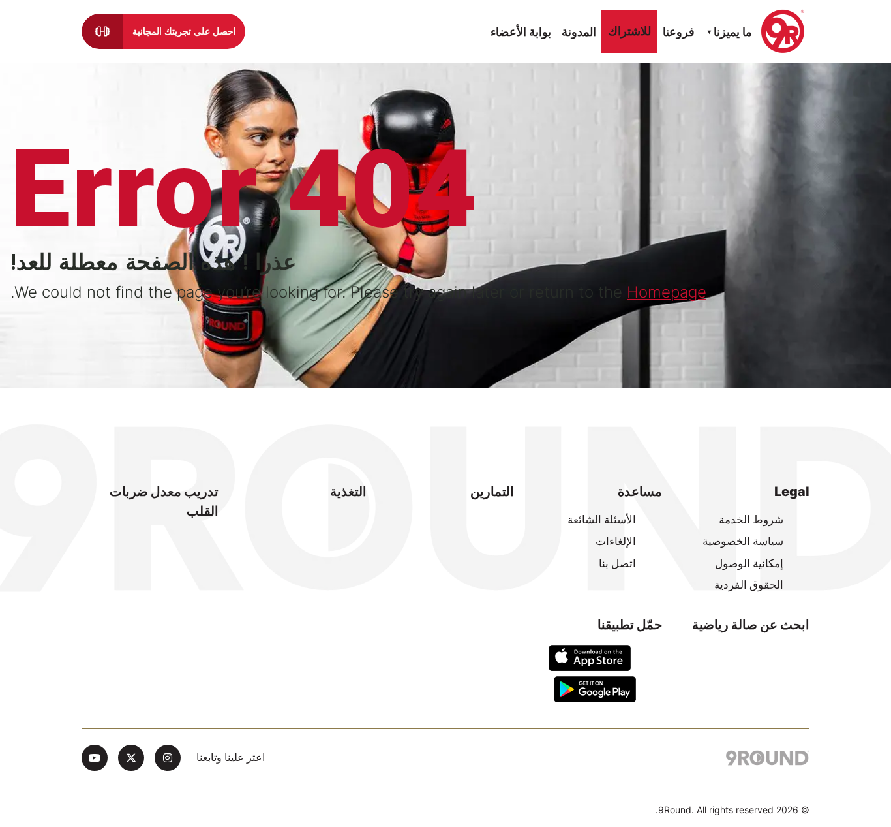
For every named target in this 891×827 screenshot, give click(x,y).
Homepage (666, 292)
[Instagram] (168, 758)
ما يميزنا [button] (731, 32)
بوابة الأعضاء (521, 32)
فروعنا (679, 32)
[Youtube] (95, 758)
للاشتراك (629, 31)
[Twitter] (131, 758)
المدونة (579, 32)
